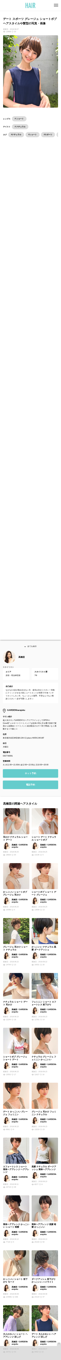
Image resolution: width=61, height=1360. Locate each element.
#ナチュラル (16, 134)
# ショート (19, 119)
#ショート (32, 134)
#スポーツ (48, 134)
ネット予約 (30, 780)
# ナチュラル (20, 127)
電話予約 (30, 791)
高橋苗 (21, 663)
